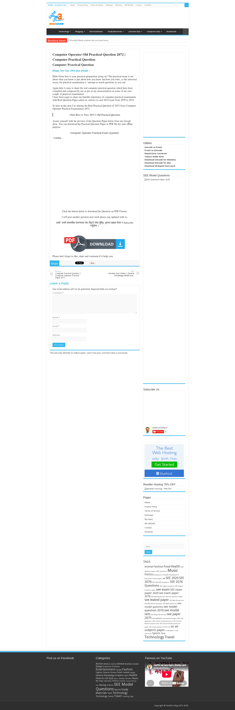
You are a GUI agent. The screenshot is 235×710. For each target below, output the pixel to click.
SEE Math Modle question (153, 604)
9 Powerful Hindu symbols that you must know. (88, 40)
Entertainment (96, 32)
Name (56, 317)
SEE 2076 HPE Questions (160, 582)
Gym (126, 675)
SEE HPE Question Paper (174, 597)
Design (99, 666)
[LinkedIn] (165, 5)
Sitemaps (109, 5)
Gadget (132, 672)
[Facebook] (160, 5)
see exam (163, 589)
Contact (139, 5)
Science (110, 685)
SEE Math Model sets (176, 600)
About (72, 5)
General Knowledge (105, 675)
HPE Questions (161, 571)
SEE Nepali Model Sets (158, 615)
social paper (169, 630)
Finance (106, 672)
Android (113, 664)
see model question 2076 (161, 608)
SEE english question (167, 586)
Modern (129, 678)
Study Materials (115, 32)
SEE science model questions (162, 621)
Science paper (157, 578)
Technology (64, 32)
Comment (58, 293)
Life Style (108, 678)
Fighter (99, 672)
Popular (123, 681)
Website (56, 335)
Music (173, 570)
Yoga (131, 696)
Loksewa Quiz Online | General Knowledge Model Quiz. (121, 274)
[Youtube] (168, 5)
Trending (125, 696)
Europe (119, 670)
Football (126, 672)
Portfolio (148, 5)
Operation (108, 681)
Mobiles (122, 678)
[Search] (187, 5)
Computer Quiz (153, 32)
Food (167, 566)
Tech (163, 633)
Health (175, 566)
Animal (149, 566)
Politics (149, 574)
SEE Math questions (170, 604)
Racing (102, 685)
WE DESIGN (129, 5)
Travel (169, 637)
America (106, 664)
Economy (116, 666)
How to (100, 678)
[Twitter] (163, 5)
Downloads (171, 32)
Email (55, 326)
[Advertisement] (137, 16)
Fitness (113, 672)
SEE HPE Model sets (158, 597)
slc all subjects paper (161, 628)
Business (128, 664)
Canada (135, 664)
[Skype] (170, 5)
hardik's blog (172, 705)
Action (99, 663)
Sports (156, 633)
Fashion (158, 566)
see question (157, 618)
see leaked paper (157, 600)
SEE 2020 (172, 578)
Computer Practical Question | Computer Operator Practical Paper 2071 (68, 275)
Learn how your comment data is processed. (107, 353)
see (164, 578)
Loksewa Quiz (134, 32)
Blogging (79, 32)
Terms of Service (97, 5)
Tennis (110, 696)
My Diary (118, 5)
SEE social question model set (159, 627)
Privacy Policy (83, 5)
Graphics (119, 675)
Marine (116, 678)
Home (51, 31)
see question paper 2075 (171, 618)
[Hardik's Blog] (56, 17)
